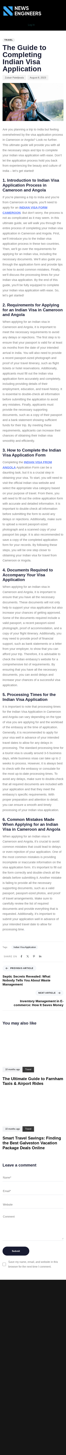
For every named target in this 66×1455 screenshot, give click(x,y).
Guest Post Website (33, 1387)
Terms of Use (33, 1382)
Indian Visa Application (25, 947)
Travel (8, 40)
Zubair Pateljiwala (14, 77)
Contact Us (33, 1392)
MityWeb (41, 1417)
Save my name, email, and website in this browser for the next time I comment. (33, 1264)
